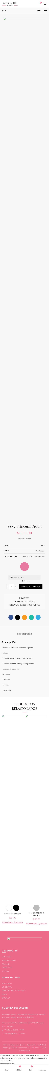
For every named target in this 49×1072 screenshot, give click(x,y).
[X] (17, 617)
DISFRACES (29, 601)
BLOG (4, 994)
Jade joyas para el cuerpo (36, 914)
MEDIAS (5, 971)
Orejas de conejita (12, 914)
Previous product (39, 10)
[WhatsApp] (31, 617)
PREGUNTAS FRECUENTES (14, 990)
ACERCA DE (7, 983)
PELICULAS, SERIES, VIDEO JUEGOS (24, 605)
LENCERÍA (6, 957)
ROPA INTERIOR (9, 960)
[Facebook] (10, 617)
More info (10, 1064)
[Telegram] (38, 617)
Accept (3, 1064)
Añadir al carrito (30, 587)
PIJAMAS (5, 964)
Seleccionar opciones (12, 922)
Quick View (21, 717)
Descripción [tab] (24, 633)
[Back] (4, 10)
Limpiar (27, 581)
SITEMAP (6, 998)
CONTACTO (7, 987)
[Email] (24, 617)
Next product (45, 10)
